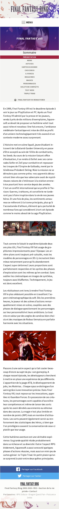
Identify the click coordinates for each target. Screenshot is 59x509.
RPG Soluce (22, 494)
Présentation (29, 57)
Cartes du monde (29, 67)
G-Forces (29, 73)
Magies (29, 80)
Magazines (29, 77)
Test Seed (29, 90)
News (29, 60)
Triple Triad (29, 93)
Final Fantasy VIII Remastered (31, 100)
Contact (33, 491)
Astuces (29, 64)
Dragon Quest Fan (37, 494)
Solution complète (29, 87)
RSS (35, 488)
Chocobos (29, 70)
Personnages (29, 83)
